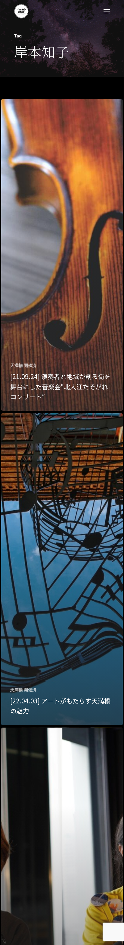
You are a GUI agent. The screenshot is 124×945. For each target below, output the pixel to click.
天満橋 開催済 (23, 365)
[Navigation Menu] (107, 11)
